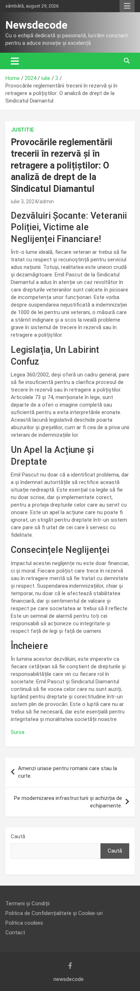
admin (46, 201)
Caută (18, 836)
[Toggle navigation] (14, 61)
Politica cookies (24, 923)
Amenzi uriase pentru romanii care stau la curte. (67, 772)
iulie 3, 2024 (24, 201)
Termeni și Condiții (27, 903)
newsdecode (68, 979)
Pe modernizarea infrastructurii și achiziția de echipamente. (68, 802)
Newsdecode (36, 25)
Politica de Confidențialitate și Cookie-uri (54, 913)
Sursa (17, 732)
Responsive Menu (127, 6)
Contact (15, 932)
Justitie (22, 130)
